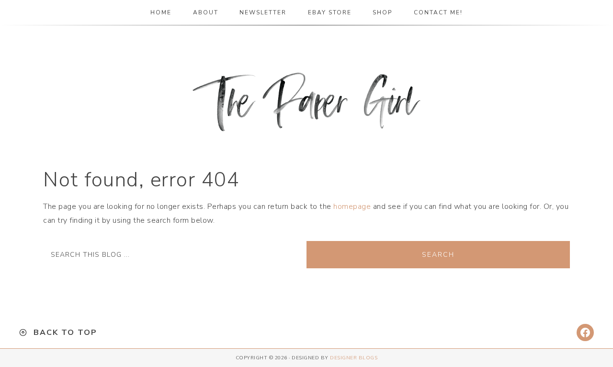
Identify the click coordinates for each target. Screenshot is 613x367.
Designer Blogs (353, 358)
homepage (352, 206)
